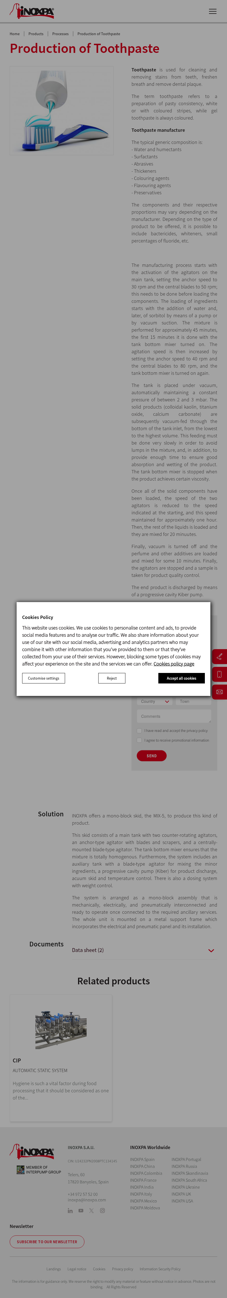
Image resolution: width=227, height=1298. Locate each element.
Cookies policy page (174, 663)
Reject (112, 678)
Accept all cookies (181, 678)
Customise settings (43, 678)
